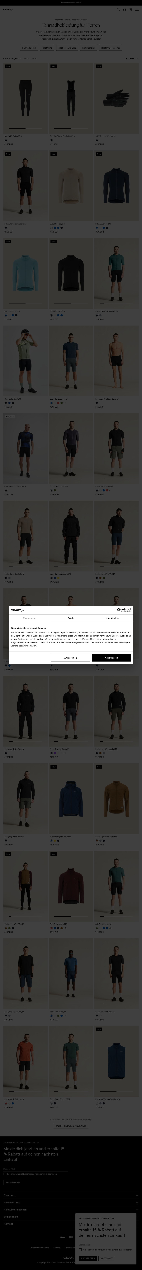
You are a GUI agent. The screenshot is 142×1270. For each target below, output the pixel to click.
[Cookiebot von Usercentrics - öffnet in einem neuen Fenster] (119, 610)
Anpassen (69, 657)
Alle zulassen (111, 657)
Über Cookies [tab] (112, 618)
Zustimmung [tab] (29, 618)
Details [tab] (71, 618)
